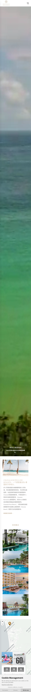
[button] (9, 623)
